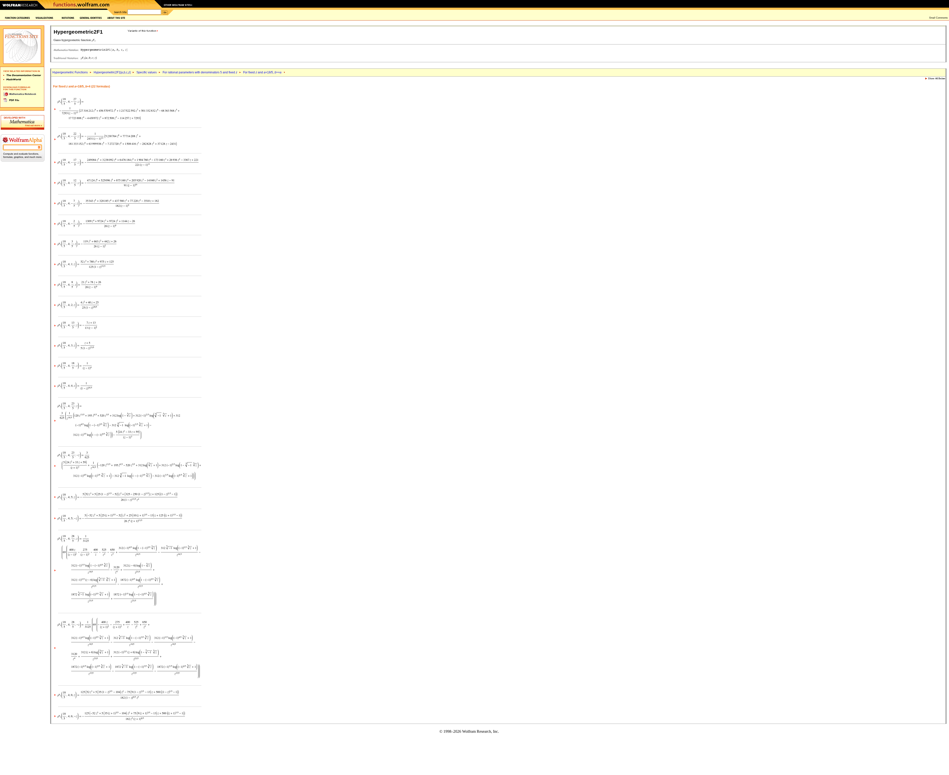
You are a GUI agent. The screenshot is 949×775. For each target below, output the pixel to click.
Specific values (146, 72)
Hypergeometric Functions (70, 72)
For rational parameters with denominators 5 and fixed (200, 72)
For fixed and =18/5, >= (262, 72)
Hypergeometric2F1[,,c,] (112, 72)
